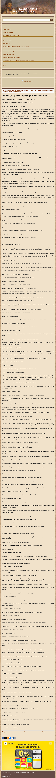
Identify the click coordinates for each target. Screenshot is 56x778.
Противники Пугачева (8, 40)
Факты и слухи (6, 43)
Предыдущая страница (8, 732)
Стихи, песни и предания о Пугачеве (11, 57)
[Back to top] (53, 775)
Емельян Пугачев (28, 8)
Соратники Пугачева (8, 38)
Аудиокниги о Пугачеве (8, 54)
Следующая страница (48, 732)
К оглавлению (28, 732)
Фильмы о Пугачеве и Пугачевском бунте (12, 51)
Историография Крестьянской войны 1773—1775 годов (16, 46)
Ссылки (4, 65)
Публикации (6, 49)
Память (4, 62)
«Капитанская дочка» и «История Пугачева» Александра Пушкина (18, 60)
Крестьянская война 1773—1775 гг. (11, 35)
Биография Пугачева (8, 32)
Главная (5, 26)
